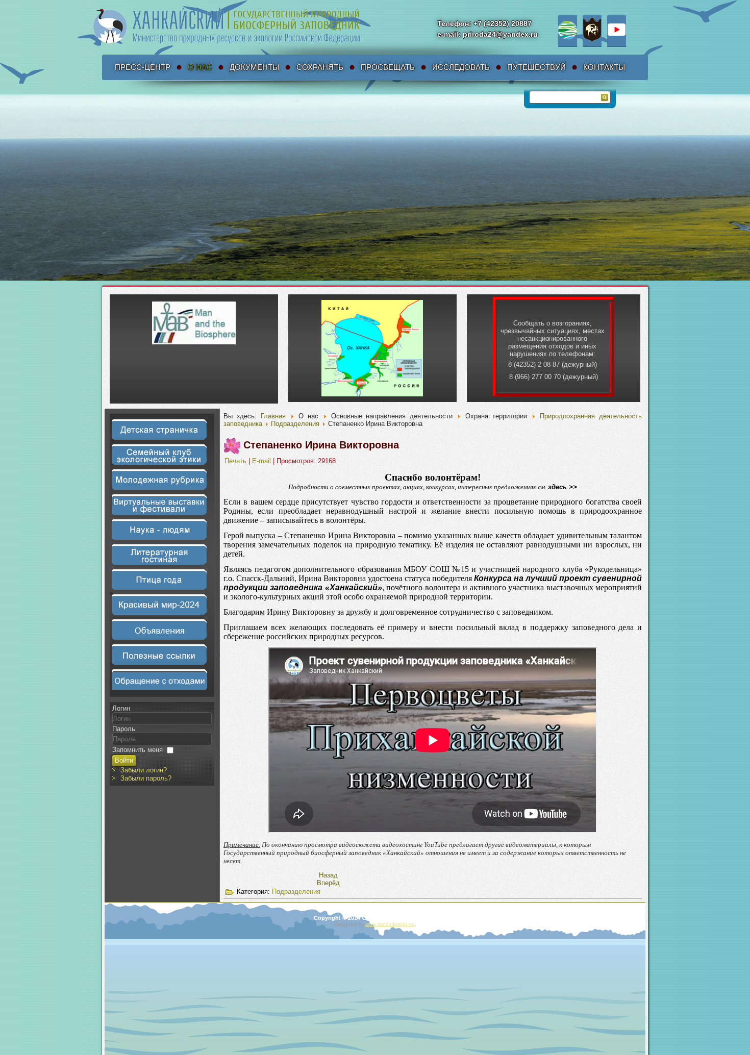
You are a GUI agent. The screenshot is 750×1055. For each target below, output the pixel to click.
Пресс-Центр (142, 67)
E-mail (262, 461)
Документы (254, 67)
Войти (124, 760)
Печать (236, 461)
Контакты (604, 67)
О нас (200, 67)
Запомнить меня (137, 749)
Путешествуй (536, 67)
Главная (273, 416)
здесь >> (562, 487)
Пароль (123, 729)
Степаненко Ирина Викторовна (321, 444)
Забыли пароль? (145, 778)
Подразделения (295, 424)
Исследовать (461, 67)
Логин (121, 708)
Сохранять (319, 67)
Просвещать (388, 67)
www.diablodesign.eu (390, 924)
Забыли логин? (143, 770)
